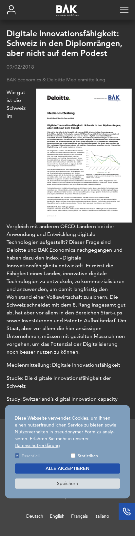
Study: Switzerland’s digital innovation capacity (62, 399)
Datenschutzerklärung (37, 445)
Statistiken (88, 455)
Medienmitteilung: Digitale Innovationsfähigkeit (63, 365)
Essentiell (31, 455)
